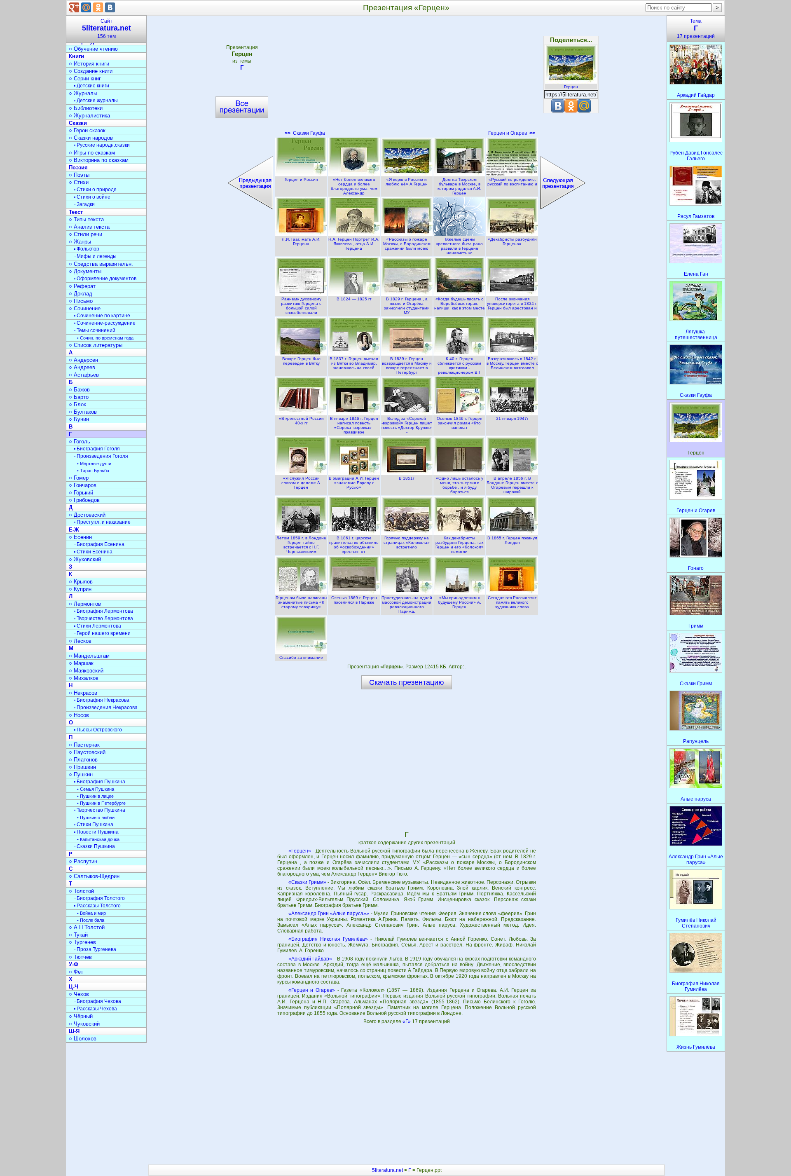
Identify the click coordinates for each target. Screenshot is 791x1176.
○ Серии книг (85, 78)
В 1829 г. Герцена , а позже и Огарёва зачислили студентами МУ (407, 306)
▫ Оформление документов (105, 278)
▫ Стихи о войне (92, 197)
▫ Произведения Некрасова (106, 707)
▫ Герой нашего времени (102, 633)
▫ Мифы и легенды (95, 256)
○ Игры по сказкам (92, 153)
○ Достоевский (87, 515)
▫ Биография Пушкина (99, 782)
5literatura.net (387, 1170)
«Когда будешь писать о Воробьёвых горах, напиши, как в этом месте (459, 303)
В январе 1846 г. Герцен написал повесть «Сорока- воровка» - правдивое (354, 425)
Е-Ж (74, 530)
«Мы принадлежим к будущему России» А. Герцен (459, 602)
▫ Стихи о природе (95, 189)
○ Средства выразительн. (101, 264)
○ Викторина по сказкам (99, 160)
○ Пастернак (84, 745)
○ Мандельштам (89, 656)
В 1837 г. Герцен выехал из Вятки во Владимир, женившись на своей (354, 363)
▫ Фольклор (86, 249)
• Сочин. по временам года (105, 337)
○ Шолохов (82, 1038)
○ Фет (76, 972)
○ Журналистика (89, 115)
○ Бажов (79, 390)
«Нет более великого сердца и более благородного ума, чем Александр (354, 186)
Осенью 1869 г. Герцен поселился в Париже (354, 599)
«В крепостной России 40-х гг (301, 420)
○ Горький (81, 493)
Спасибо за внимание (301, 657)
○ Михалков (83, 678)
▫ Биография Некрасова (101, 700)
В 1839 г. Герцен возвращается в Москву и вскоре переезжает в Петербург (407, 365)
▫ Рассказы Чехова (95, 1009)
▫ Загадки (84, 204)
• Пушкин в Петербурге (101, 803)
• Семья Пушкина (95, 789)
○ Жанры (80, 242)
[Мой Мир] (86, 7)
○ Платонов (83, 760)
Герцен (571, 86)
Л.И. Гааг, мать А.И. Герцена (301, 241)
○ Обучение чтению (93, 49)
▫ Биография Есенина (99, 544)
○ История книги (89, 64)
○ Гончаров (82, 485)
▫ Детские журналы (96, 100)
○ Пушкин (81, 774)
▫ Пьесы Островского (98, 730)
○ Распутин (83, 861)
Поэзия (78, 167)
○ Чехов (79, 994)
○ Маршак (81, 663)
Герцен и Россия (301, 179)
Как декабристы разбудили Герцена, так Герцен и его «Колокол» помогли (459, 545)
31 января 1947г (512, 418)
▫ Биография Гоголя (97, 449)
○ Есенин (80, 537)
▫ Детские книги (91, 86)
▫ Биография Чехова (97, 1001)
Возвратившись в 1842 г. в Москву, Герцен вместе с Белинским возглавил (512, 363)
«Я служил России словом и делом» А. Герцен (301, 483)
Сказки (78, 123)
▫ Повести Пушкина (96, 832)
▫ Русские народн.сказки (102, 145)
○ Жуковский (85, 559)
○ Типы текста (86, 219)
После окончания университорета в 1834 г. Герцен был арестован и (512, 303)
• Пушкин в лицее (95, 796)
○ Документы (85, 271)
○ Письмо (81, 301)
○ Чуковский (84, 1024)
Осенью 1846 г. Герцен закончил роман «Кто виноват (459, 423)
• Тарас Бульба (93, 470)
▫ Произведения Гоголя (101, 456)
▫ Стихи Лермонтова (97, 626)
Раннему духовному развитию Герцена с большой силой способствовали (301, 306)
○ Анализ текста (89, 227)
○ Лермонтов (85, 604)
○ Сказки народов (91, 138)
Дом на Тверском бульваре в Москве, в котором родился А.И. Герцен (459, 186)
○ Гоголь (79, 441)
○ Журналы (83, 93)
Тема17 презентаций (696, 28)
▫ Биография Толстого (99, 898)
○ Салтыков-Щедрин (94, 876)
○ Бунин (79, 419)
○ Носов (79, 715)
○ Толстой (81, 891)
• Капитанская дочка (98, 839)
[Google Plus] (74, 7)
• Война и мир (91, 913)
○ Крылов (81, 582)
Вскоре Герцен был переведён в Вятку (301, 360)
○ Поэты (79, 175)
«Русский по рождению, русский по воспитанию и (512, 181)
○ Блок (77, 404)
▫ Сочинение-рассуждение (105, 323)
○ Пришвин (82, 767)
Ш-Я (74, 1031)
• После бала (90, 920)
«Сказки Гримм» (307, 882)
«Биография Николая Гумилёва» (328, 939)
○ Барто (79, 397)
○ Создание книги (90, 71)
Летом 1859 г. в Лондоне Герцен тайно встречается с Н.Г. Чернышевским (301, 545)
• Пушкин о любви (96, 817)
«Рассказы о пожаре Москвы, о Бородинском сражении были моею (407, 244)
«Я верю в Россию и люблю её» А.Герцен (407, 181)
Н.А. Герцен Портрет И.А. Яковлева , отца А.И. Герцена (353, 244)
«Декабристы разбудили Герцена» (512, 241)
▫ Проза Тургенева (95, 949)
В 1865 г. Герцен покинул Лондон (512, 540)
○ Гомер (79, 478)
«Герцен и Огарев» (311, 990)
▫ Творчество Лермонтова (103, 618)
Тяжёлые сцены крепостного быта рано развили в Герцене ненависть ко (459, 246)
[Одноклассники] (98, 7)
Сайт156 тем (106, 28)
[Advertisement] (406, 78)
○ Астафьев (84, 375)
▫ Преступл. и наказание (102, 522)
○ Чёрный (81, 1016)
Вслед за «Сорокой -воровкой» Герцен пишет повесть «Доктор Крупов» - (406, 425)
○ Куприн (80, 589)
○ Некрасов (83, 693)
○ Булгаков (83, 412)
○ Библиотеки (86, 108)
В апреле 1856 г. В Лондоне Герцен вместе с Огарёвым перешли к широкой (512, 485)
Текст (76, 212)
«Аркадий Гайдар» (310, 959)
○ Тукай (78, 935)
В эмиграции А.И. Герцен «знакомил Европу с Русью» (354, 483)
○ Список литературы (95, 345)
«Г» (407, 1021)
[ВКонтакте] (110, 7)
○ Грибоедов (84, 500)
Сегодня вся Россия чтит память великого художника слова (512, 602)
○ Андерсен (83, 360)
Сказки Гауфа (305, 133)
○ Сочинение (85, 308)
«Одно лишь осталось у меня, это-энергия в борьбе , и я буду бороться (459, 485)
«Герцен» (299, 851)
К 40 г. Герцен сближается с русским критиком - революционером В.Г (459, 365)
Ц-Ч (73, 987)
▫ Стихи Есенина (93, 552)
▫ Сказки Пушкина (94, 846)
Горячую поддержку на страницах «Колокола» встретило (407, 542)
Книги (76, 56)
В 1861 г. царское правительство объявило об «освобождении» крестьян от (354, 545)
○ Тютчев (80, 957)
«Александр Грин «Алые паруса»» (329, 913)
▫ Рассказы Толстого (97, 906)
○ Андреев (82, 367)
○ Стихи (79, 182)
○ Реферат (82, 286)
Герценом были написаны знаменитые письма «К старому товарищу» (301, 602)
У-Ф (73, 964)
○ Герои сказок (87, 130)
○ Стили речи (85, 234)
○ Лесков (80, 641)
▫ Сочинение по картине (102, 316)
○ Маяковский (86, 671)
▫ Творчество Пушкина (99, 810)
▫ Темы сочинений (94, 330)
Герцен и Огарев (511, 133)
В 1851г (406, 478)
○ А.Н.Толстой (87, 927)
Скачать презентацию (406, 682)
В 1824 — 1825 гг (354, 299)
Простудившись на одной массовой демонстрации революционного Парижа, (406, 604)
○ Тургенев (82, 942)
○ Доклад (80, 293)
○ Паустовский (87, 752)
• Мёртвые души (94, 463)
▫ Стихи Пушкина (93, 824)
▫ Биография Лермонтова (103, 611)
